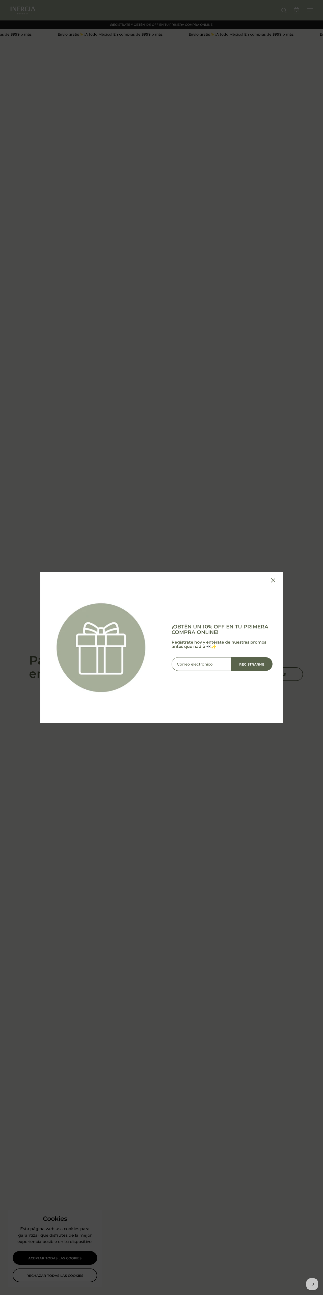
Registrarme (251, 664)
